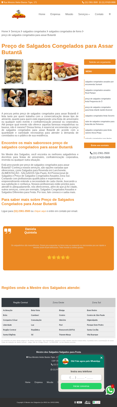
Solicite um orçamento (100, 62)
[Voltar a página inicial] (18, 14)
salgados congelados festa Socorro (99, 116)
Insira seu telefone (81, 371)
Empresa (55, 14)
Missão (69, 14)
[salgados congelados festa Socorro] (40, 98)
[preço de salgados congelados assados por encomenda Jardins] (14, 98)
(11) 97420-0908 (108, 2)
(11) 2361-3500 (91, 2)
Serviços (83, 14)
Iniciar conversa (81, 386)
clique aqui (40, 211)
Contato (99, 14)
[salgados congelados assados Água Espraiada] (14, 71)
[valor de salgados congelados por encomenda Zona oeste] (40, 71)
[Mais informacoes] (109, 14)
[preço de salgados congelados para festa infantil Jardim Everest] (66, 71)
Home (42, 14)
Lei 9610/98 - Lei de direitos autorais (62, 342)
